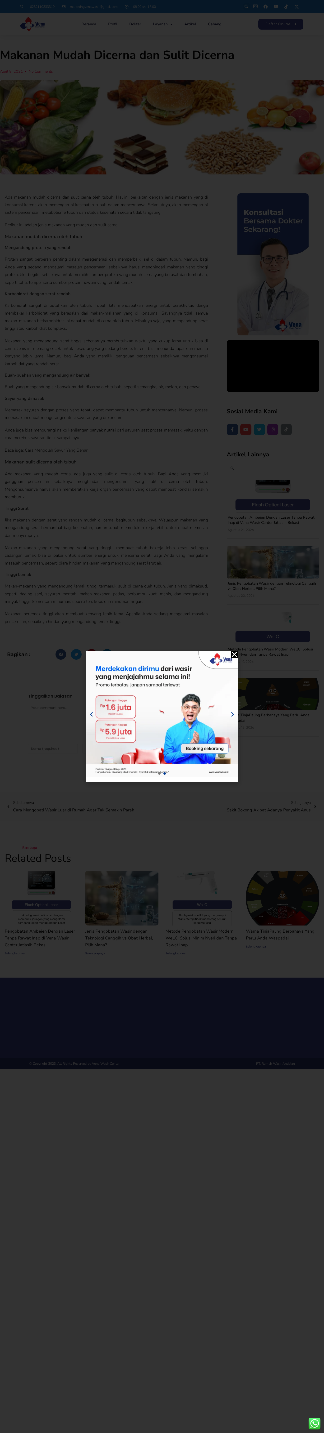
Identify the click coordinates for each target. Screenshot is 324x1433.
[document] (162, 716)
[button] (234, 654)
